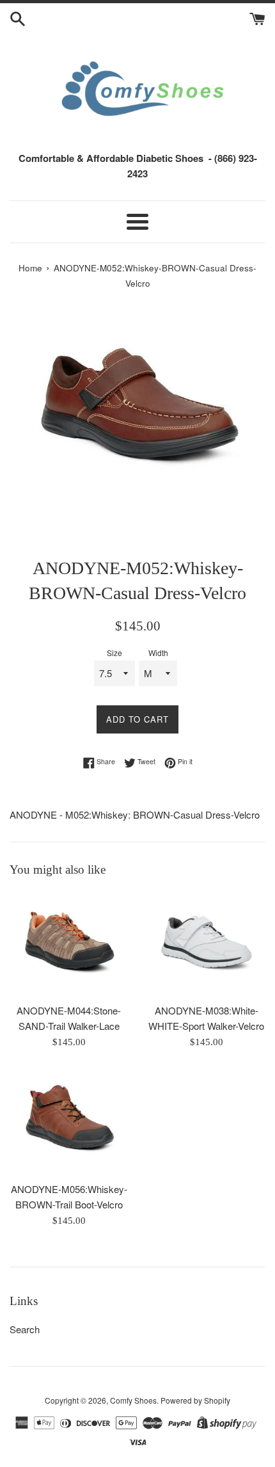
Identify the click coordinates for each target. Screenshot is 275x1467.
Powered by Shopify (195, 1400)
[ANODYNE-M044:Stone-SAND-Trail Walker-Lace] (69, 943)
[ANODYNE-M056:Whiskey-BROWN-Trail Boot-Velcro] (69, 1122)
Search (25, 1329)
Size (114, 652)
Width (158, 652)
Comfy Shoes (133, 1400)
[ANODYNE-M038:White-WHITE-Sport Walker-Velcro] (206, 943)
